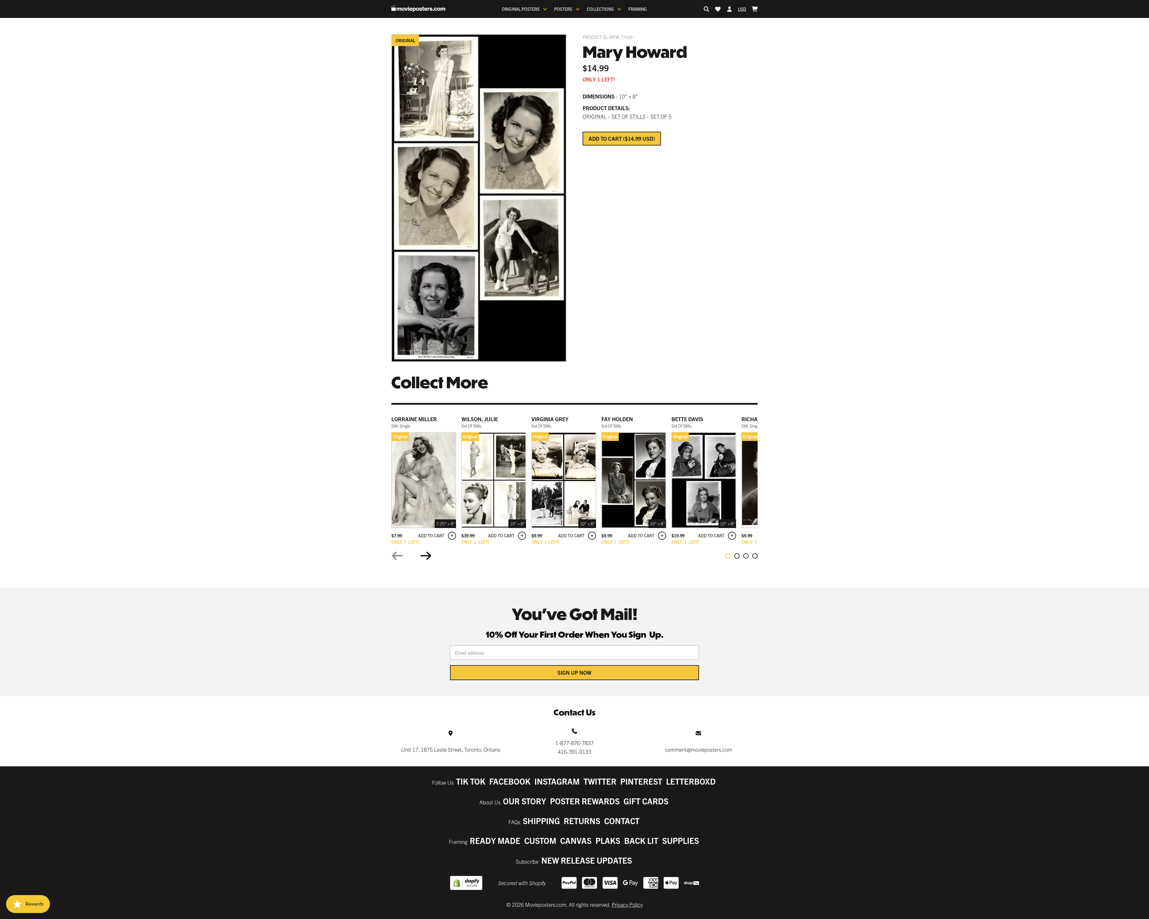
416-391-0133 (574, 751)
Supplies (680, 840)
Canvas (576, 840)
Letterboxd (691, 781)
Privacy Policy (627, 904)
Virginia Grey (550, 418)
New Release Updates (586, 860)
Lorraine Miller (414, 418)
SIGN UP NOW (574, 672)
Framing (637, 9)
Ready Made (495, 840)
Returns (582, 821)
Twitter (599, 781)
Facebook (510, 781)
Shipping (541, 821)
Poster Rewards (585, 801)
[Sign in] (729, 9)
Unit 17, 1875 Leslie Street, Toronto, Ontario (450, 749)
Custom (540, 840)
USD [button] (742, 9)
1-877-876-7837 (574, 742)
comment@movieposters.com (698, 749)
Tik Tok (470, 781)
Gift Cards (646, 801)
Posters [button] (563, 9)
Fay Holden (617, 418)
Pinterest (641, 781)
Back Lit (641, 840)
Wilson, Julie (479, 418)
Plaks (607, 840)
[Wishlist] (718, 9)
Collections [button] (600, 9)
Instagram (557, 781)
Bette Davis (687, 418)
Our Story (524, 801)
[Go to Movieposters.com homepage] (418, 8)
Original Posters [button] (520, 9)
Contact (621, 821)
